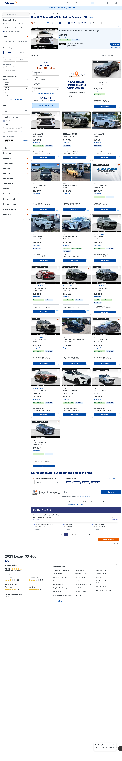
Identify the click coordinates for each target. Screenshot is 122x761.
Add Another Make (16, 100)
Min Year (8, 41)
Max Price (19, 56)
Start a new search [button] (114, 478)
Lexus (45, 14)
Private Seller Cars (42, 3)
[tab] (7, 561)
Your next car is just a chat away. (61, 8)
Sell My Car (53, 3)
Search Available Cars (46, 105)
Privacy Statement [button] (85, 496)
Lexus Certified (99, 234)
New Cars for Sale (36, 14)
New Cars (31, 3)
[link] (49, 146)
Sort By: (103, 56)
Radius (70, 95)
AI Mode (90, 3)
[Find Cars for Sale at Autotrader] (11, 3)
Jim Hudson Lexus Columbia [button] (75, 43)
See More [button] (60, 601)
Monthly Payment (38, 72)
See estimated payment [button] (65, 37)
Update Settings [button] (53, 100)
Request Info (115, 44)
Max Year (21, 41)
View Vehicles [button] (114, 47)
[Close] (114, 745)
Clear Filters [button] (47, 23)
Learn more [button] (25, 140)
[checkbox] (9, 67)
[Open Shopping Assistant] (120, 748)
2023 (57, 14)
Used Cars (23, 3)
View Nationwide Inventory (76, 504)
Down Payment (37, 83)
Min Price (5, 56)
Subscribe (111, 492)
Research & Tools (76, 3)
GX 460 (52, 14)
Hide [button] (119, 27)
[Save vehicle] (56, 30)
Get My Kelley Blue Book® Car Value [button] (45, 93)
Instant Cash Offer (64, 3)
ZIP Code (20, 23)
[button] (107, 3)
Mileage (7, 110)
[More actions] (118, 106)
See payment (97, 91)
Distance (5, 23)
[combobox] (16, 14)
